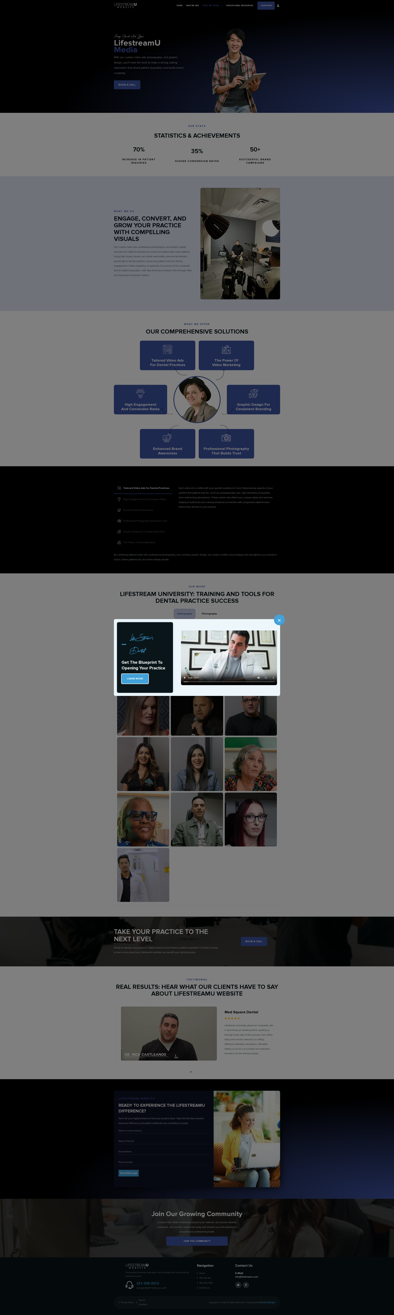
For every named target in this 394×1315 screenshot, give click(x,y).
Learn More (135, 678)
